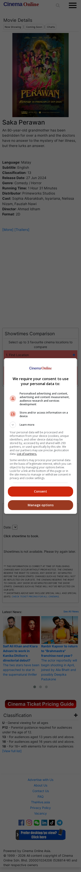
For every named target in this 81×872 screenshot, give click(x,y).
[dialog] (40, 436)
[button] (40, 425)
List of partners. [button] (27, 454)
